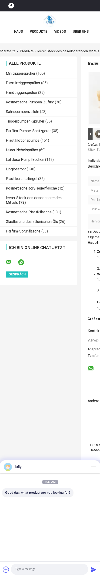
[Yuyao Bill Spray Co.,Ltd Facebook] (11, 6)
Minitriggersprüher (20, 73)
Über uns (81, 31)
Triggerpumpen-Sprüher (25, 121)
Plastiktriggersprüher (23, 83)
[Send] (93, 569)
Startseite (8, 51)
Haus (18, 31)
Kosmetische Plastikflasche (29, 212)
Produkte (38, 31)
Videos (60, 31)
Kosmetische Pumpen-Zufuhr (30, 102)
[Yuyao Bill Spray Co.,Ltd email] (11, 262)
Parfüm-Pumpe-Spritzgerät (28, 131)
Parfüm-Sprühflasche (23, 231)
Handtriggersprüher (21, 92)
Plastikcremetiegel (21, 178)
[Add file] (6, 569)
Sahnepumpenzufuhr (22, 111)
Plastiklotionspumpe (23, 140)
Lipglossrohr (16, 169)
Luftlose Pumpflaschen (25, 159)
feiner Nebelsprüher (22, 150)
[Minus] (93, 467)
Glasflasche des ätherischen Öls (32, 221)
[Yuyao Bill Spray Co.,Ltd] (50, 21)
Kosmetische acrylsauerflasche (31, 188)
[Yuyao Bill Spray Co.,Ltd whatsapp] (24, 262)
